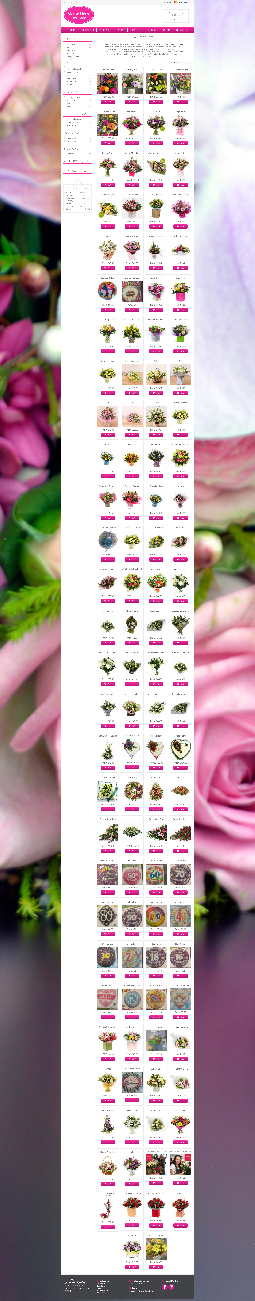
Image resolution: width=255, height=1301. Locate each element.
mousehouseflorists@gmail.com (141, 1291)
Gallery (166, 30)
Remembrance (73, 63)
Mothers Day (72, 81)
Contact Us (182, 30)
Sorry (69, 103)
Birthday (70, 47)
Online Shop (88, 30)
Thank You (71, 66)
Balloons (151, 30)
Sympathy (71, 107)
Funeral (120, 30)
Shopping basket (177, 13)
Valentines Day (72, 78)
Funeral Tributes (73, 97)
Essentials (71, 84)
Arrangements (72, 75)
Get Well (70, 60)
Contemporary (72, 72)
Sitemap (68, 1290)
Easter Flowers (72, 141)
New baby (71, 50)
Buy (109, 102)
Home (73, 30)
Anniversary (71, 44)
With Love (71, 54)
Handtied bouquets (74, 69)
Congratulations (73, 57)
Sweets (135, 30)
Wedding (104, 30)
